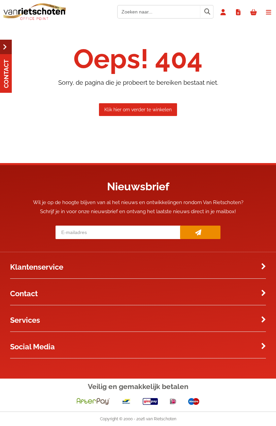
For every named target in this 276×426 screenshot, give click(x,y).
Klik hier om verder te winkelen (138, 109)
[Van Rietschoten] (34, 18)
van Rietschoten (161, 419)
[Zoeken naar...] (207, 11)
